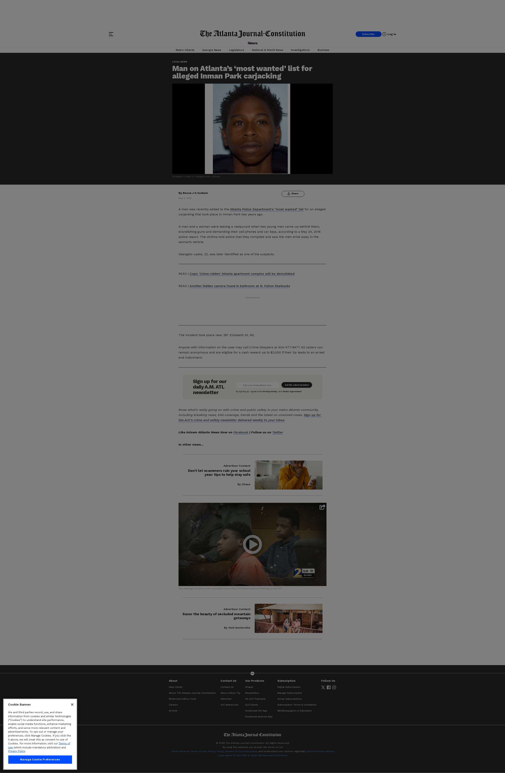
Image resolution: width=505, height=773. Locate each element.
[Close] (72, 704)
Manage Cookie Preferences (40, 759)
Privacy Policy (16, 751)
